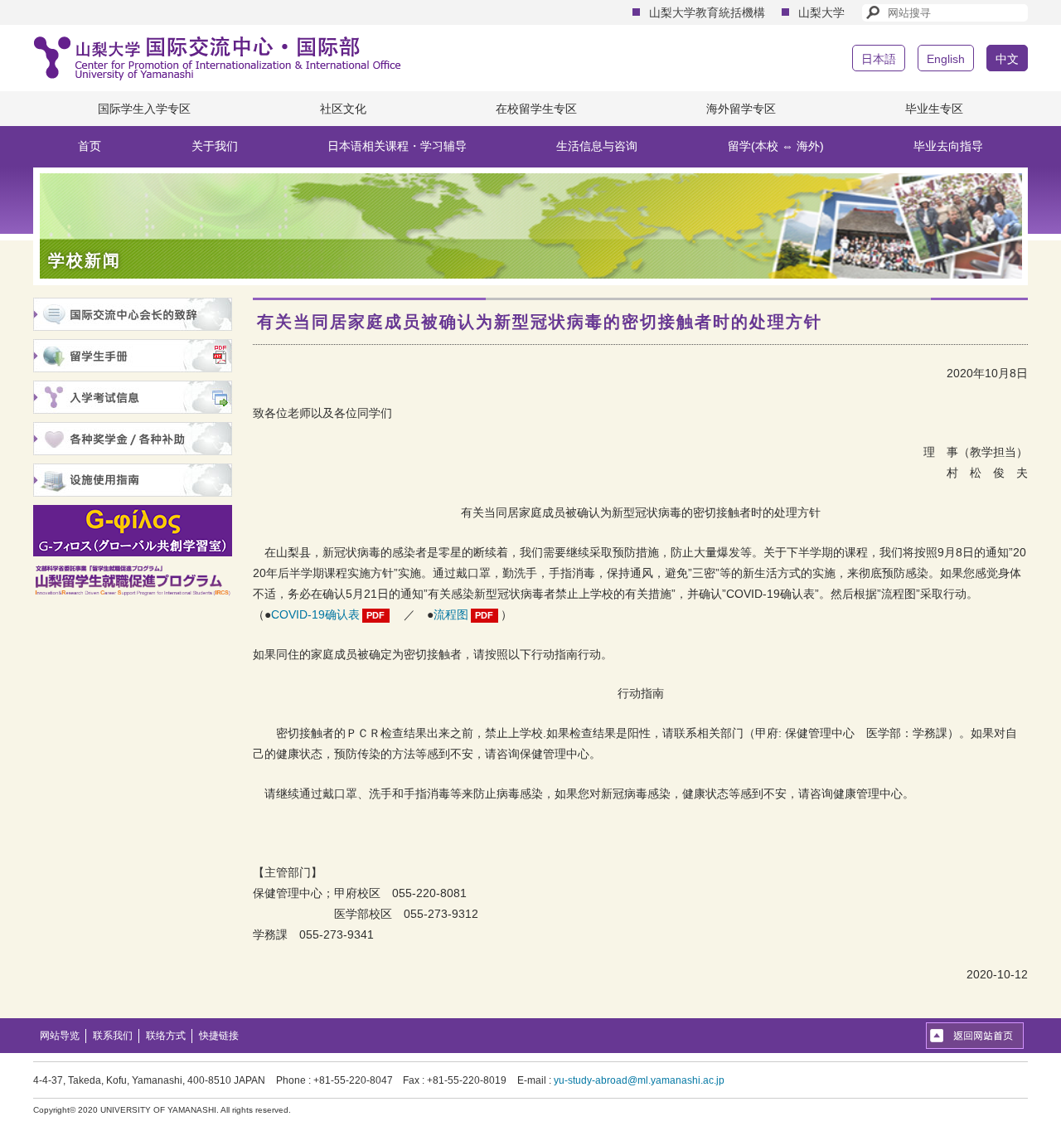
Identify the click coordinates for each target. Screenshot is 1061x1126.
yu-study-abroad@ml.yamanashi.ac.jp (639, 1080)
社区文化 (343, 108)
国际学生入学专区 (144, 108)
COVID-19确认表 (315, 614)
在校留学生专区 (536, 108)
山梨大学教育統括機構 (707, 12)
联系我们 (113, 1035)
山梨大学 (821, 12)
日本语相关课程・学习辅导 (397, 146)
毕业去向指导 (948, 146)
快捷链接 (219, 1035)
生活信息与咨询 (596, 146)
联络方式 (166, 1035)
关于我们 (214, 146)
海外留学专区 (741, 108)
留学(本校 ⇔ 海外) (776, 146)
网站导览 (60, 1035)
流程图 (451, 614)
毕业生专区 (934, 108)
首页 (89, 146)
